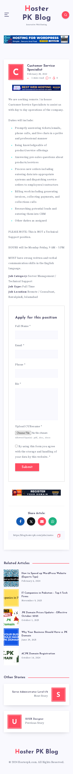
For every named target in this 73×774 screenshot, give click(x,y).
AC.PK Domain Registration (38, 653)
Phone (20, 364)
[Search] (65, 15)
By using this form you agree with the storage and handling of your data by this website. (36, 452)
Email (19, 345)
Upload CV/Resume (28, 426)
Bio (18, 384)
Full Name (23, 326)
